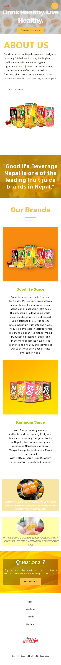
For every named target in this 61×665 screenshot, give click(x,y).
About (31, 616)
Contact (30, 624)
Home (30, 602)
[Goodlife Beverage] (7, 6)
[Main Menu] (54, 5)
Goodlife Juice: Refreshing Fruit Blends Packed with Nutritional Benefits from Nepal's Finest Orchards (30, 506)
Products (30, 609)
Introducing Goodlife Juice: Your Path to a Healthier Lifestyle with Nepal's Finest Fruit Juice (30, 541)
